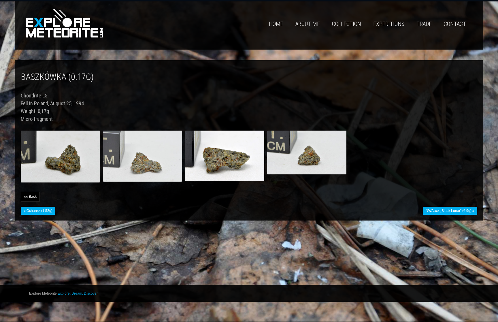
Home (276, 23)
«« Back (30, 197)
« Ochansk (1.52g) (38, 211)
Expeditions (388, 23)
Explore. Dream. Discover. (78, 293)
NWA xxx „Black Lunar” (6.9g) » (450, 211)
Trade (424, 23)
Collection (346, 23)
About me (307, 23)
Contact (455, 23)
